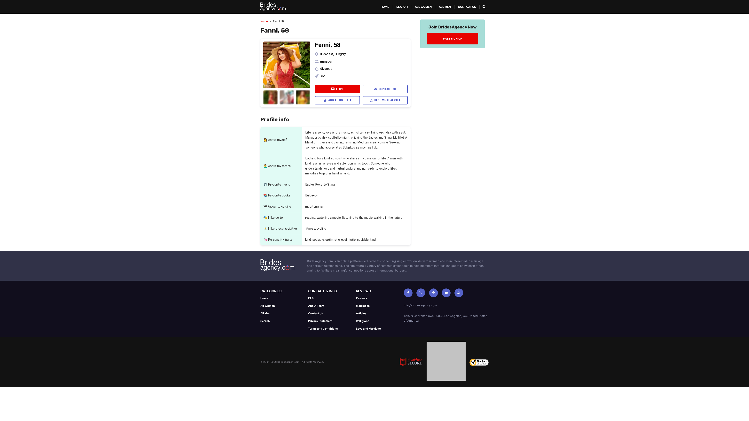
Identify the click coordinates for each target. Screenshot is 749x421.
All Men (445, 6)
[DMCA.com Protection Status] (446, 362)
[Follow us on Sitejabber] (458, 292)
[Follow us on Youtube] (446, 292)
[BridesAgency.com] (273, 6)
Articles (361, 313)
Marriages (363, 305)
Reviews (361, 298)
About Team (316, 305)
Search (402, 6)
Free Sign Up (452, 38)
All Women (423, 6)
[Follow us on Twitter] (420, 292)
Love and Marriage (368, 328)
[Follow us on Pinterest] (433, 292)
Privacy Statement (320, 321)
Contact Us (467, 6)
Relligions (362, 321)
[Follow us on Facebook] (408, 292)
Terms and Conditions (323, 328)
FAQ (311, 298)
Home (385, 6)
